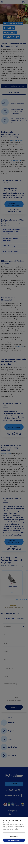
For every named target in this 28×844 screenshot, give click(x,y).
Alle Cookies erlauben (14, 840)
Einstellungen (14, 836)
